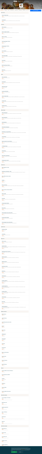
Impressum (27, 1)
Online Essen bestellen (35, 10)
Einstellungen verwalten (23, 449)
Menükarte (15, 1)
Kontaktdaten (24, 1)
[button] (28, 10)
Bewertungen (19, 1)
